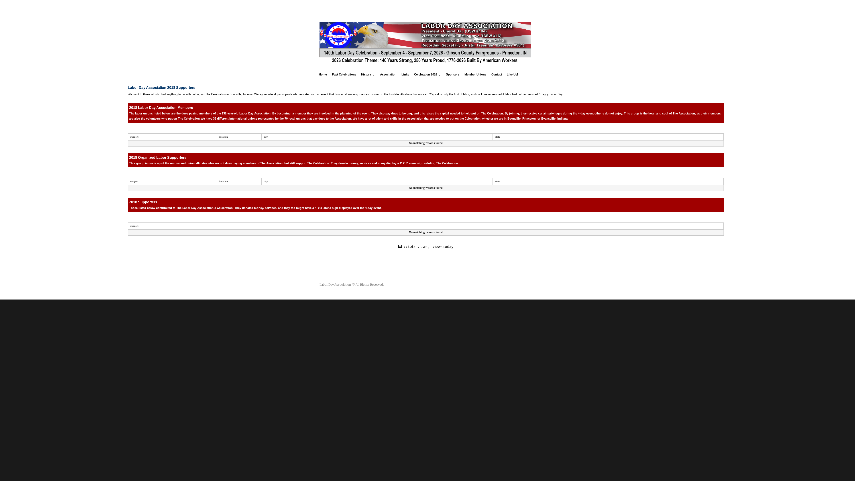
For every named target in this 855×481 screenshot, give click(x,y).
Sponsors (452, 74)
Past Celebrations (344, 74)
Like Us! (512, 74)
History (366, 74)
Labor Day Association (335, 285)
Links (405, 74)
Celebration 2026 (425, 74)
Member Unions (475, 74)
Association (388, 74)
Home (323, 74)
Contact (496, 74)
